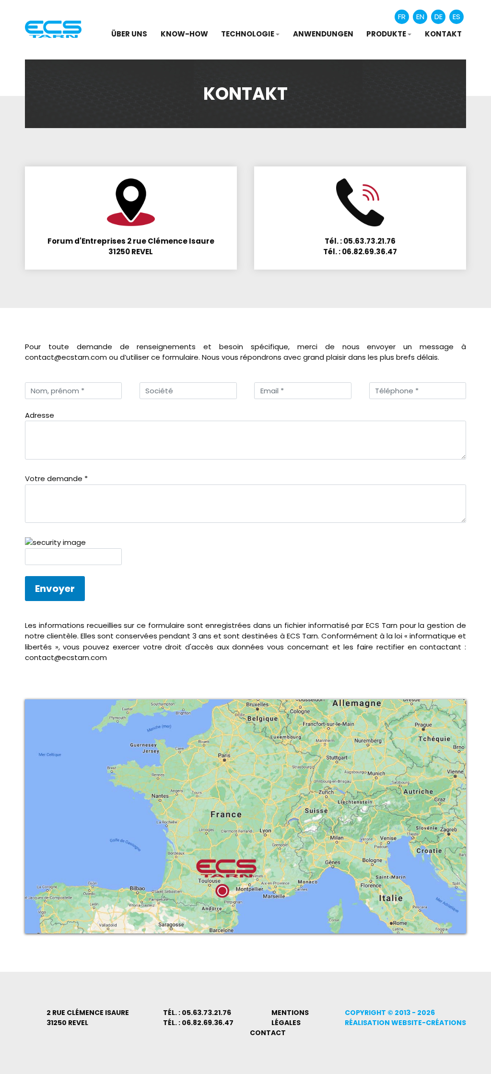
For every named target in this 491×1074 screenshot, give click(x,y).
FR (402, 17)
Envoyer (55, 588)
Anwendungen (323, 34)
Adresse (39, 415)
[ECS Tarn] (53, 28)
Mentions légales (290, 1017)
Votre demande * (56, 478)
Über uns (129, 34)
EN (420, 17)
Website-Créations (428, 1022)
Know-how (184, 34)
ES (456, 17)
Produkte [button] (386, 34)
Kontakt (443, 34)
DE (438, 17)
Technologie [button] (247, 34)
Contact (268, 1033)
